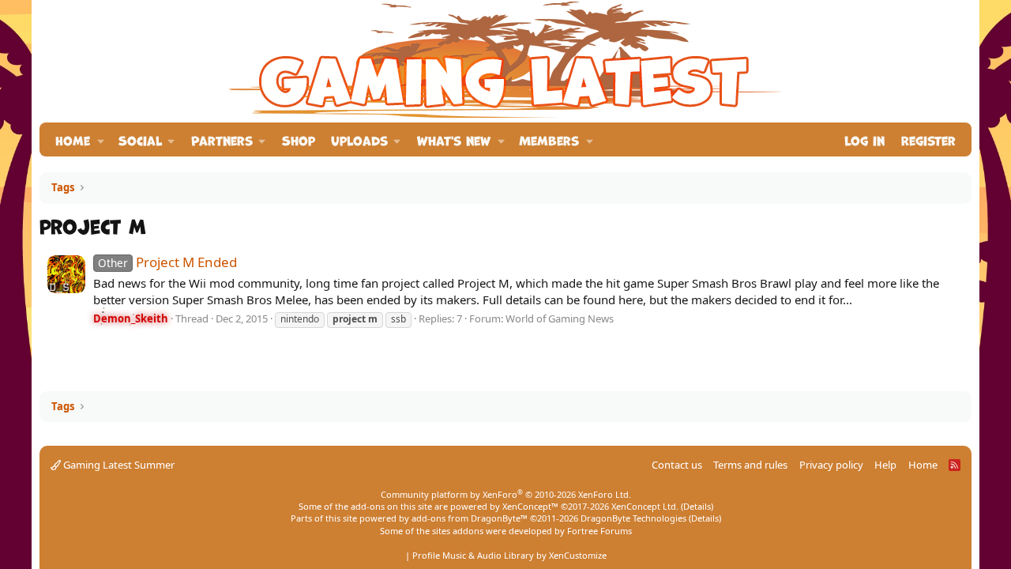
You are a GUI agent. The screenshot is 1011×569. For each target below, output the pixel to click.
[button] (101, 139)
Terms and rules (750, 465)
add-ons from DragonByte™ (470, 518)
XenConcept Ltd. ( (647, 506)
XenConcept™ (530, 506)
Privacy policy (831, 465)
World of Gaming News (560, 318)
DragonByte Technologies (633, 518)
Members (549, 139)
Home (72, 139)
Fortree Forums (599, 531)
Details (697, 506)
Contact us (677, 465)
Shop (298, 139)
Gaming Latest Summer (118, 465)
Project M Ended (167, 262)
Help (885, 465)
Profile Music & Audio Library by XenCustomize (509, 555)
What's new (453, 139)
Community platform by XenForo (506, 494)
